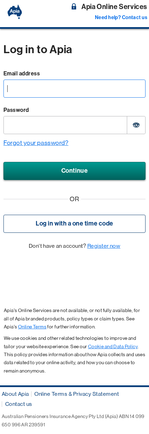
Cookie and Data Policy (113, 346)
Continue (74, 170)
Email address (21, 73)
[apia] (15, 12)
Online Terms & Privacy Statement (76, 394)
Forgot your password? (35, 142)
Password (16, 110)
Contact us (18, 404)
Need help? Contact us (121, 18)
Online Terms (32, 326)
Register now (104, 246)
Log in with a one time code (74, 223)
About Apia (15, 394)
